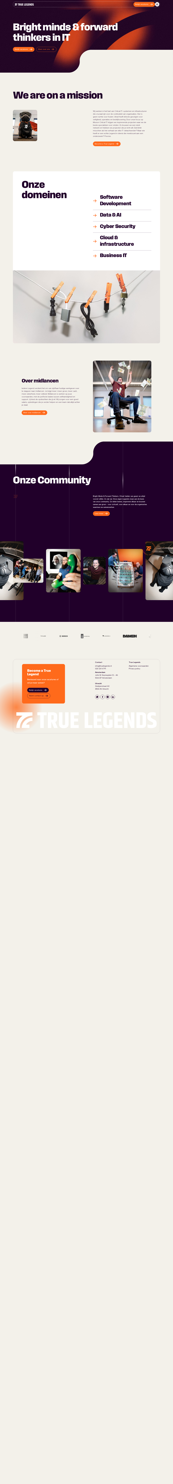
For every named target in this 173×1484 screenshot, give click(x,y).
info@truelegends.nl (103, 666)
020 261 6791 (100, 669)
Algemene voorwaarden (139, 666)
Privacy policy (134, 669)
